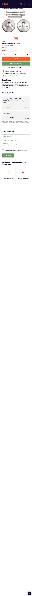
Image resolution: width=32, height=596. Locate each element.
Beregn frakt (18, 71)
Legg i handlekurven (16, 63)
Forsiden (3, 8)
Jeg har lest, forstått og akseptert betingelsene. (16, 150)
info (25, 73)
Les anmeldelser (9, 45)
